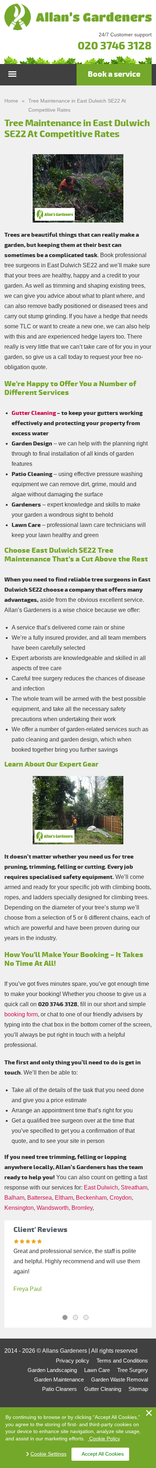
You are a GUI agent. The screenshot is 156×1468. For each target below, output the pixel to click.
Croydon (121, 1198)
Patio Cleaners (59, 1389)
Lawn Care (97, 1370)
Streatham (134, 1187)
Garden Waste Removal (119, 1379)
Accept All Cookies (103, 1454)
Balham (14, 1198)
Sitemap (138, 1389)
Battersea (39, 1198)
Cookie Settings (48, 1454)
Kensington (19, 1208)
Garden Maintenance (59, 1379)
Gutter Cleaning (34, 413)
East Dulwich (101, 1187)
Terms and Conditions (122, 1360)
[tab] (64, 1317)
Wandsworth (53, 1208)
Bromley (82, 1208)
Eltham (64, 1198)
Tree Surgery (132, 1370)
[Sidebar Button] (12, 72)
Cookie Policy (104, 1438)
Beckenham (91, 1198)
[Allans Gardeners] (78, 17)
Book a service (114, 74)
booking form (21, 1014)
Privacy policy (72, 1360)
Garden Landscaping (52, 1370)
